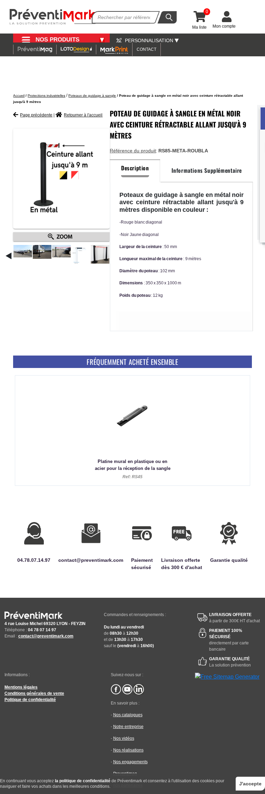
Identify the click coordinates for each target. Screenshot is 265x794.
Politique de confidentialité (30, 699)
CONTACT (146, 49)
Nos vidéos (123, 738)
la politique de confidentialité (82, 780)
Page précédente (36, 115)
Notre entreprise (128, 726)
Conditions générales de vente (34, 693)
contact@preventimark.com (45, 636)
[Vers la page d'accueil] (53, 17)
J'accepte (250, 783)
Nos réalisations (128, 750)
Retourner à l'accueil (83, 115)
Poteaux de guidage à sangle (92, 95)
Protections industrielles (46, 95)
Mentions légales (21, 687)
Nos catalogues (128, 714)
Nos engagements (130, 761)
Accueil (18, 95)
